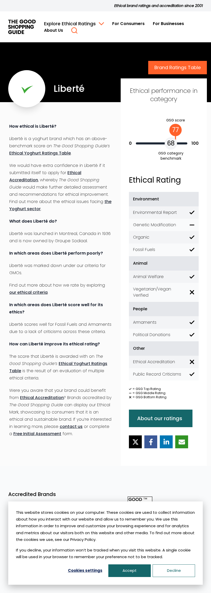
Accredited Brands (32, 494)
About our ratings (159, 418)
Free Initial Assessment (37, 434)
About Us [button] (53, 30)
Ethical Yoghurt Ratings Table (40, 153)
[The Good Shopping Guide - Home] (22, 27)
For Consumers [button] (128, 24)
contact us (71, 426)
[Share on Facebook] (150, 441)
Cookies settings (85, 570)
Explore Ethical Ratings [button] (70, 23)
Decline (174, 570)
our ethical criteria (28, 292)
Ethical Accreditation (42, 398)
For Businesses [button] (168, 24)
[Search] (74, 30)
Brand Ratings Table (177, 67)
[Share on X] (135, 441)
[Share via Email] (181, 441)
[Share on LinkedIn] (166, 441)
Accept (129, 570)
